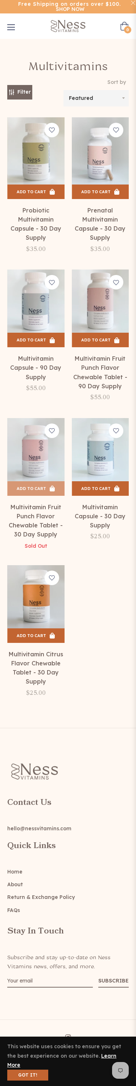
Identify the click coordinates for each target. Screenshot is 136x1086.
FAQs (13, 910)
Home (14, 871)
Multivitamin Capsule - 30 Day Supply (100, 516)
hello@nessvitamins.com (39, 828)
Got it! (27, 1075)
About (15, 884)
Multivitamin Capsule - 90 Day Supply (35, 367)
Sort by (116, 82)
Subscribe (113, 980)
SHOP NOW (70, 9)
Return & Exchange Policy (41, 897)
